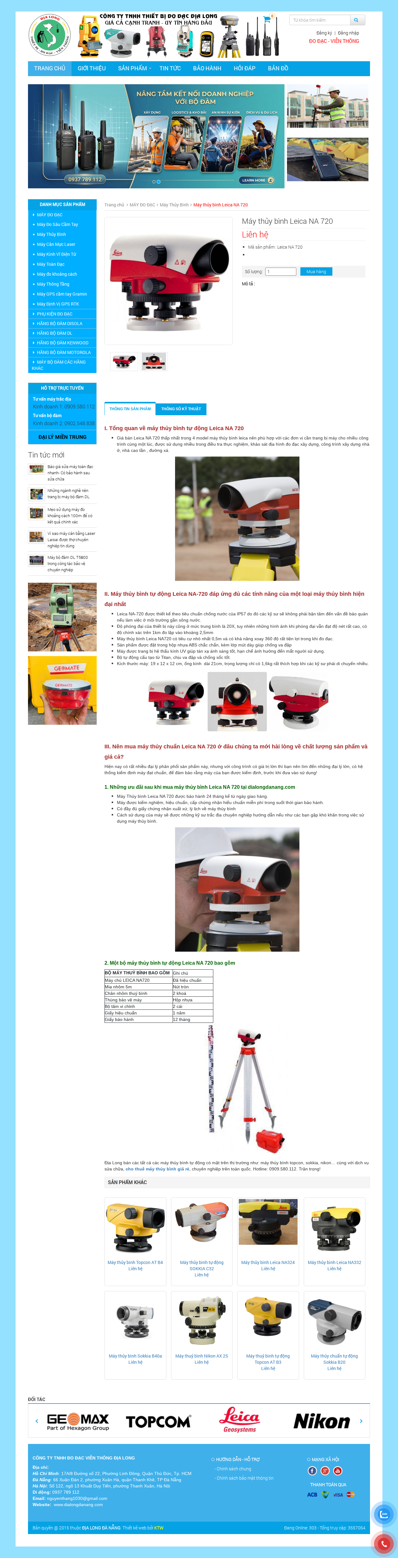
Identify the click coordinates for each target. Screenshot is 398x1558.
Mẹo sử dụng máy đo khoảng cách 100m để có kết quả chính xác (70, 516)
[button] (47, 136)
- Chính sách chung (233, 1469)
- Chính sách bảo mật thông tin (244, 1478)
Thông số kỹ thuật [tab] (181, 409)
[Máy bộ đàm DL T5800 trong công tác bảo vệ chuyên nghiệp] (36, 560)
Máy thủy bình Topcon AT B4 (135, 1262)
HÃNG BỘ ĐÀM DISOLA (59, 323)
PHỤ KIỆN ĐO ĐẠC (54, 314)
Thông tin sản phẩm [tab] (130, 409)
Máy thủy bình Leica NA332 (334, 1262)
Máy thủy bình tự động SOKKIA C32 (202, 1265)
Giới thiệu (92, 68)
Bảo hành (207, 68)
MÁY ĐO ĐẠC (49, 215)
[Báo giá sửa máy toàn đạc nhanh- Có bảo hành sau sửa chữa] (36, 468)
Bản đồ (278, 68)
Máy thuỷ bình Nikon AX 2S (201, 1356)
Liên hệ (135, 1268)
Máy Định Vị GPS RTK (58, 304)
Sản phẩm (132, 68)
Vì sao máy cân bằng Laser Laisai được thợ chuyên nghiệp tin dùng (71, 540)
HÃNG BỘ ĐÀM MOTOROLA (64, 352)
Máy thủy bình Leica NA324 (268, 1262)
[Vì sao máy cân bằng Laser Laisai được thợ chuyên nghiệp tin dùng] (36, 537)
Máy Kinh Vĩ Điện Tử (56, 254)
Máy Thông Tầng (53, 284)
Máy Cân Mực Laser (56, 244)
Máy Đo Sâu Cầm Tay (57, 224)
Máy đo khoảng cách (57, 274)
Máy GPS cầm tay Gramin (62, 294)
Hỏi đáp (245, 68)
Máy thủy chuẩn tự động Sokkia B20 (334, 1359)
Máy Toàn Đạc (50, 264)
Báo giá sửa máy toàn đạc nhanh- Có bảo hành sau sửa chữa (70, 473)
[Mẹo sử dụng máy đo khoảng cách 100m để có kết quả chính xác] (36, 513)
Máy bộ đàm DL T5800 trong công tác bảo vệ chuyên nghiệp (68, 563)
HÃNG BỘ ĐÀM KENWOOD (62, 343)
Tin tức (170, 68)
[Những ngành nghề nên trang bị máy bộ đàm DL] (36, 494)
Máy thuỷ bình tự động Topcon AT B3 (268, 1359)
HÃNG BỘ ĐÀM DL (54, 333)
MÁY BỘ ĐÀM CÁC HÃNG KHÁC (59, 365)
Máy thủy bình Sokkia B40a (135, 1356)
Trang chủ (49, 68)
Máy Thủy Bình (51, 234)
